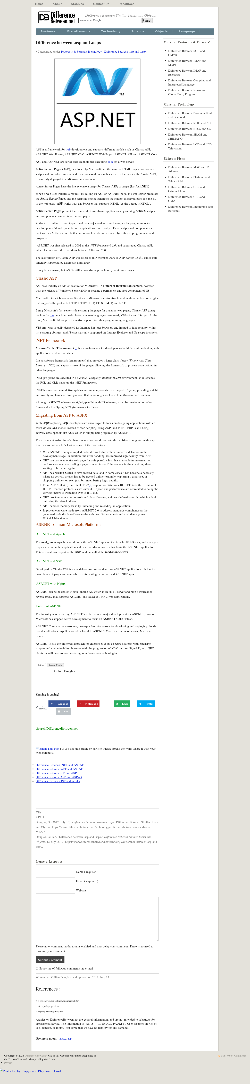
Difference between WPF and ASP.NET (60, 769)
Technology (110, 31)
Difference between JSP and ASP (56, 773)
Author (41, 665)
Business (48, 31)
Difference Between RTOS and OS (189, 129)
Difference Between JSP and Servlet (58, 781)
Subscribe (226, 1055)
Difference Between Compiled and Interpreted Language (189, 82)
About (57, 4)
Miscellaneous (78, 31)
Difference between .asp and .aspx (125, 51)
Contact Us (101, 4)
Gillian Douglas (64, 671)
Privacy (8, 1062)
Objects (161, 31)
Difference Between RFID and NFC (190, 123)
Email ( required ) (87, 881)
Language (187, 31)
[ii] (91, 485)
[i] (75, 348)
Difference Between (35, 1055)
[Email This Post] (37, 748)
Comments (240, 1055)
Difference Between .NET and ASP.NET (61, 765)
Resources (127, 4)
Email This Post (49, 748)
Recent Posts (55, 665)
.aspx (62, 1038)
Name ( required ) (87, 872)
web (68, 149)
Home (39, 4)
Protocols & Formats (74, 51)
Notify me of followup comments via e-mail (66, 968)
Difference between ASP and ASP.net (59, 777)
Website (81, 890)
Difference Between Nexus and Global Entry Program (187, 92)
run (52, 315)
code (110, 161)
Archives (77, 4)
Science (137, 31)
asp (70, 1038)
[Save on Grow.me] (110, 703)
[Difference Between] (57, 23)
